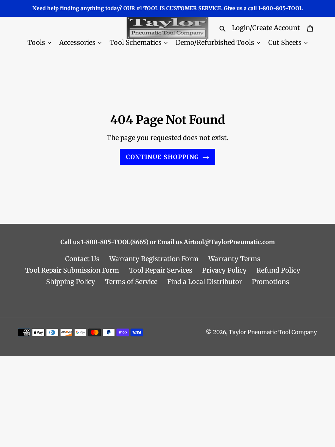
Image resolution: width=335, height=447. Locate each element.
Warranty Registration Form (154, 259)
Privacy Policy (224, 270)
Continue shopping (162, 157)
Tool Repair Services (160, 270)
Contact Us (82, 259)
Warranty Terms (234, 259)
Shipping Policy (70, 281)
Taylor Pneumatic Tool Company (273, 332)
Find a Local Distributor (204, 281)
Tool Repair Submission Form (72, 270)
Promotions (270, 281)
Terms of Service (131, 281)
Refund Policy (278, 270)
